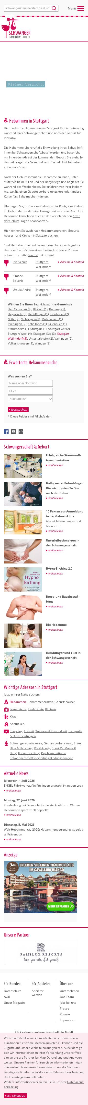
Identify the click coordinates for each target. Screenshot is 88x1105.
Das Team (67, 997)
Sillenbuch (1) (57, 324)
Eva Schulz (20, 262)
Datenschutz (12, 991)
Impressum (67, 1020)
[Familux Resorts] (40, 952)
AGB (7, 997)
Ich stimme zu (16, 1095)
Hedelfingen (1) (38, 314)
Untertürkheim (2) (41, 338)
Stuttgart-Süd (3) (44, 334)
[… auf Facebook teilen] (6, 431)
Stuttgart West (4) (20, 334)
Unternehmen (69, 991)
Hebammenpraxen (40, 702)
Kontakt (65, 1014)
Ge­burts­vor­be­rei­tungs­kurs (46, 191)
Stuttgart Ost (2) (59, 329)
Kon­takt (33, 255)
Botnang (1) (57, 309)
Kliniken (50, 709)
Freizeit (29, 731)
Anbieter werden (38, 993)
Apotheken (17, 724)
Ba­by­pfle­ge (52, 182)
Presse (64, 1008)
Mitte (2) (13, 319)
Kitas (13, 716)
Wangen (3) (42, 343)
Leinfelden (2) (59, 314)
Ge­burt (61, 157)
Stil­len (29, 182)
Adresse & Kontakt (72, 262)
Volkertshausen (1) (20, 343)
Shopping (16, 731)
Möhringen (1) (30, 319)
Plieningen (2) (17, 324)
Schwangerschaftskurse (26, 743)
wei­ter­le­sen (13, 790)
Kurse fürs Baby (29, 753)
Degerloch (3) (17, 314)
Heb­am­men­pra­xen (53, 231)
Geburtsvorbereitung (58, 743)
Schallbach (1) (37, 324)
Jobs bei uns (68, 1003)
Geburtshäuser (65, 702)
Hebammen (18, 702)
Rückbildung (42, 748)
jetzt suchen (19, 409)
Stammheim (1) (18, 329)
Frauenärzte (18, 709)
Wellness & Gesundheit (51, 731)
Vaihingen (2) (63, 338)
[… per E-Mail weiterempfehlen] (13, 431)
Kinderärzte (36, 709)
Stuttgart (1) (38, 329)
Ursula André (22, 290)
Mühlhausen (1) (52, 319)
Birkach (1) (40, 309)
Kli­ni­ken (27, 235)
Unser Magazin (14, 1003)
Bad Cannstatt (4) (20, 309)
